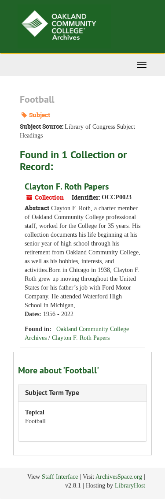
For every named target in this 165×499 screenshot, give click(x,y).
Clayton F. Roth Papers (67, 186)
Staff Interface (60, 476)
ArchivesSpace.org (118, 476)
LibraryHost (130, 485)
